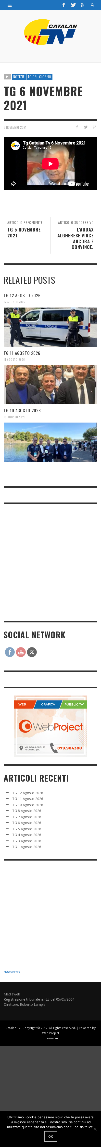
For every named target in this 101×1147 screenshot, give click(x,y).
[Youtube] (82, 5)
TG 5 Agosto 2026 (26, 828)
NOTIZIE (19, 76)
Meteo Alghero (12, 971)
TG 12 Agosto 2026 (22, 295)
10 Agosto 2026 (14, 417)
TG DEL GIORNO (39, 76)
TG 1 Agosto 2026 (26, 846)
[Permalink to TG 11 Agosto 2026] (50, 384)
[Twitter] (73, 5)
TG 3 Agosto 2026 (26, 840)
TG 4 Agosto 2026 (26, 834)
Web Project (50, 1033)
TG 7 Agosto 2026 (26, 816)
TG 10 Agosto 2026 (22, 410)
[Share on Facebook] (77, 126)
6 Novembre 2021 (15, 127)
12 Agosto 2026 (14, 302)
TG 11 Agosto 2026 (22, 353)
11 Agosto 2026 (14, 359)
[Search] (10, 5)
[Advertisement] (50, 561)
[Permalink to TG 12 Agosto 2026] (50, 327)
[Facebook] (63, 5)
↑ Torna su (50, 1038)
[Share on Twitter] (85, 126)
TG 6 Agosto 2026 (26, 822)
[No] (94, 1129)
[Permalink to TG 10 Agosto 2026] (50, 442)
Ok (50, 1136)
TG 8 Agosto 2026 (26, 810)
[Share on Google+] (94, 126)
